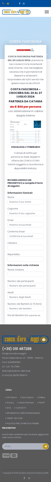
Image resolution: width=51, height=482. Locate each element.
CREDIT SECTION (14, 418)
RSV (46, 473)
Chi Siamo (11, 397)
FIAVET (41, 402)
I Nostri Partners (26, 402)
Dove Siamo (27, 397)
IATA (8, 407)
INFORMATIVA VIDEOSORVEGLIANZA (23, 413)
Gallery (41, 397)
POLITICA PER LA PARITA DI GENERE (22, 423)
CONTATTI (20, 407)
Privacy (10, 402)
